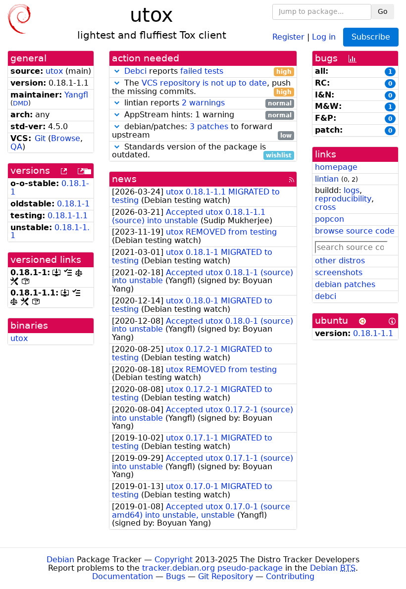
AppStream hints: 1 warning (207, 115)
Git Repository (225, 576)
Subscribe (371, 37)
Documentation (122, 576)
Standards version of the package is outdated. (202, 151)
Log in (324, 36)
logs (351, 190)
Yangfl (76, 94)
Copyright (173, 559)
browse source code (355, 231)
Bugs (175, 576)
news (124, 179)
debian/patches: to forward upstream (202, 131)
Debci (135, 71)
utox (54, 71)
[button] (116, 71)
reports (208, 71)
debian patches (345, 284)
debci (325, 296)
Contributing (290, 576)
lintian (327, 179)
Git (40, 138)
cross (325, 207)
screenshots (338, 272)
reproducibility (343, 198)
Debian (60, 559)
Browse (65, 138)
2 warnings (203, 102)
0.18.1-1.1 (68, 215)
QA (16, 146)
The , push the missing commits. (202, 87)
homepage (336, 167)
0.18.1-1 (73, 203)
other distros (340, 260)
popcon (329, 219)
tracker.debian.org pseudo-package (212, 568)
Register (288, 36)
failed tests (201, 71)
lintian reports (207, 103)
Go (383, 11)
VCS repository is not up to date (204, 83)
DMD (20, 103)
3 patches (209, 126)
